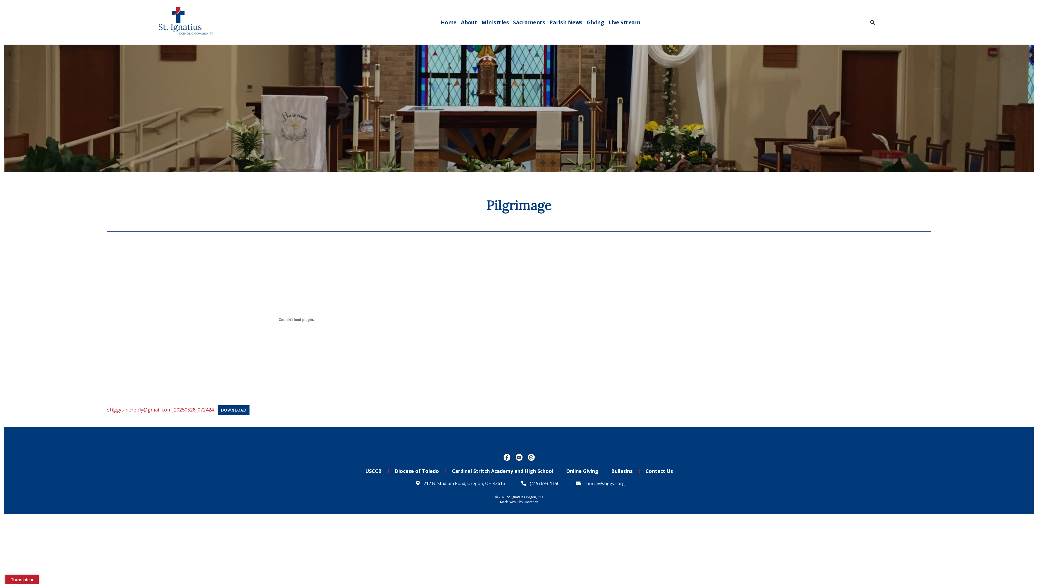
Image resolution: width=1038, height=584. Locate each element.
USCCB (373, 471)
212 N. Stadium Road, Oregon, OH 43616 (463, 483)
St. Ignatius (515, 497)
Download (234, 410)
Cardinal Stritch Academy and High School (502, 471)
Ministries (495, 22)
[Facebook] (507, 457)
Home (449, 22)
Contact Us (659, 471)
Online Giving (582, 471)
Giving (595, 22)
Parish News (566, 22)
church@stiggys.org (604, 483)
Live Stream (624, 22)
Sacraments (529, 22)
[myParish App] (531, 457)
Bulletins (622, 471)
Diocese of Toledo (417, 471)
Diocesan (531, 502)
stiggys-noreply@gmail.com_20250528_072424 (160, 409)
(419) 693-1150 (544, 483)
